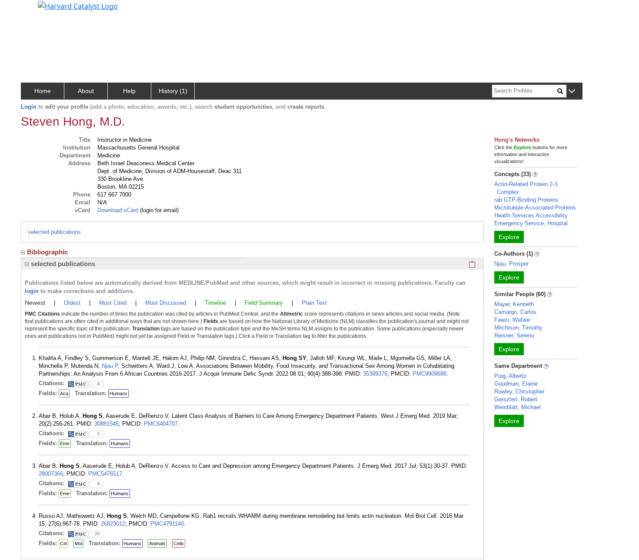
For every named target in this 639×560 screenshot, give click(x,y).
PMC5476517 (105, 473)
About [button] (86, 90)
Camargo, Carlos (515, 312)
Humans (118, 393)
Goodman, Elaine (516, 383)
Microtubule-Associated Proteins (535, 207)
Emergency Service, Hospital (531, 223)
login (32, 291)
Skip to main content (36, 10)
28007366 (51, 473)
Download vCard (117, 210)
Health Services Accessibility (531, 215)
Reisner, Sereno (514, 335)
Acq (64, 393)
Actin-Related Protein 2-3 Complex (525, 188)
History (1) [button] (173, 90)
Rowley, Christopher (519, 391)
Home (42, 90)
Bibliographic (47, 252)
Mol (78, 543)
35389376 (375, 373)
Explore (509, 236)
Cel (63, 543)
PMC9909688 (429, 373)
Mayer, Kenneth (514, 304)
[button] (571, 91)
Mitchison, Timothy (518, 327)
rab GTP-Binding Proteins (526, 200)
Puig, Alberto (510, 376)
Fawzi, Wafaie (512, 320)
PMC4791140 (167, 523)
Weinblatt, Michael (517, 407)
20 (97, 533)
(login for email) (158, 210)
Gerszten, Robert (515, 399)
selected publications (54, 232)
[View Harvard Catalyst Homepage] (78, 5)
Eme (65, 443)
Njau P (110, 366)
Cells (178, 543)
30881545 (106, 423)
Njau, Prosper (511, 263)
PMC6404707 (161, 423)
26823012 (113, 523)
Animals (157, 543)
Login (29, 106)
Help (129, 90)
